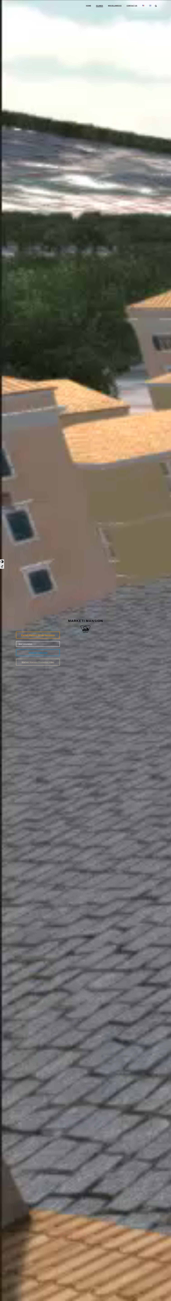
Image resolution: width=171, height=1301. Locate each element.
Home (88, 5)
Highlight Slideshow (38, 652)
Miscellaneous (115, 5)
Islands (99, 5)
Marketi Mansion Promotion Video (38, 662)
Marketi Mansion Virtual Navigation (38, 635)
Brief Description (25, 644)
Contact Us (132, 5)
